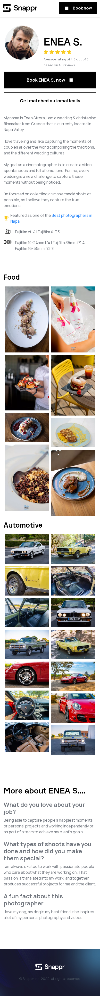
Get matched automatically (50, 101)
